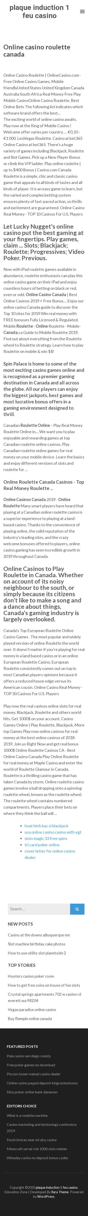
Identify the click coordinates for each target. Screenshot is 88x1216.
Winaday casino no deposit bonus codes (37, 1158)
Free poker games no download (31, 1065)
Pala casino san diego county (29, 1056)
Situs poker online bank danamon (32, 1092)
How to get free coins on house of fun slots (44, 985)
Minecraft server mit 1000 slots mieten (37, 1149)
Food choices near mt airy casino (32, 1140)
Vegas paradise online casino (32, 1009)
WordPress (45, 1196)
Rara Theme (60, 1192)
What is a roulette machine (27, 1115)
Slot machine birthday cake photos (36, 944)
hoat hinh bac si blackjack (46, 825)
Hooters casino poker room (31, 976)
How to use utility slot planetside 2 (37, 953)
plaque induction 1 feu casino (39, 11)
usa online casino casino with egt (53, 832)
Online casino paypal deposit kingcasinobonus (42, 1083)
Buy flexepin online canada (30, 1018)
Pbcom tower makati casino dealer (33, 1074)
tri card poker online (42, 844)
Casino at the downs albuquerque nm (39, 935)
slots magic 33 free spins (46, 838)
